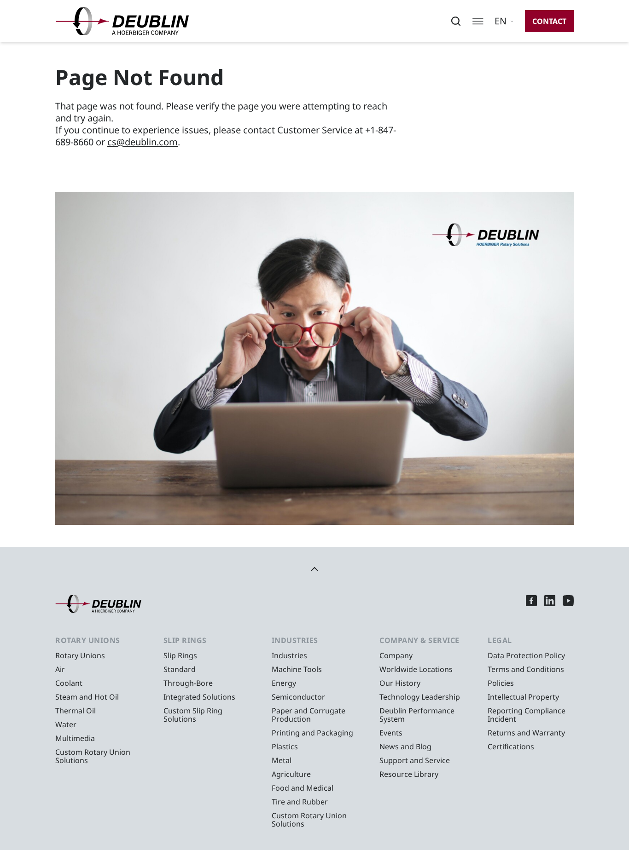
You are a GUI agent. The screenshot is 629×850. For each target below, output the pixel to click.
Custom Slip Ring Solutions (192, 714)
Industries (289, 655)
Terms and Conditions (526, 669)
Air (60, 669)
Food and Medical (302, 788)
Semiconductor (298, 697)
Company (396, 655)
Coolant (68, 683)
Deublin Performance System (416, 714)
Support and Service (414, 760)
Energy (284, 683)
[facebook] (531, 604)
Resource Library (408, 774)
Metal (281, 760)
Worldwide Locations (416, 669)
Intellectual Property (523, 697)
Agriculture (291, 774)
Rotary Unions (80, 655)
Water (65, 724)
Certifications (511, 746)
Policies (501, 683)
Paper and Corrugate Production (308, 714)
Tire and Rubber (300, 802)
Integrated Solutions (199, 697)
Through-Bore (188, 683)
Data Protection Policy (526, 655)
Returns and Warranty (526, 733)
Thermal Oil (75, 710)
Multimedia (75, 738)
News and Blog (405, 746)
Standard (179, 669)
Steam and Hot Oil (87, 697)
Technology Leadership (419, 697)
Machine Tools (297, 669)
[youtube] (568, 604)
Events (390, 733)
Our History (399, 683)
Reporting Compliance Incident (526, 714)
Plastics (285, 746)
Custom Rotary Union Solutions (92, 756)
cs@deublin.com (142, 142)
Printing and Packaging (312, 733)
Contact (549, 21)
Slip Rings (180, 655)
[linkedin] (549, 604)
